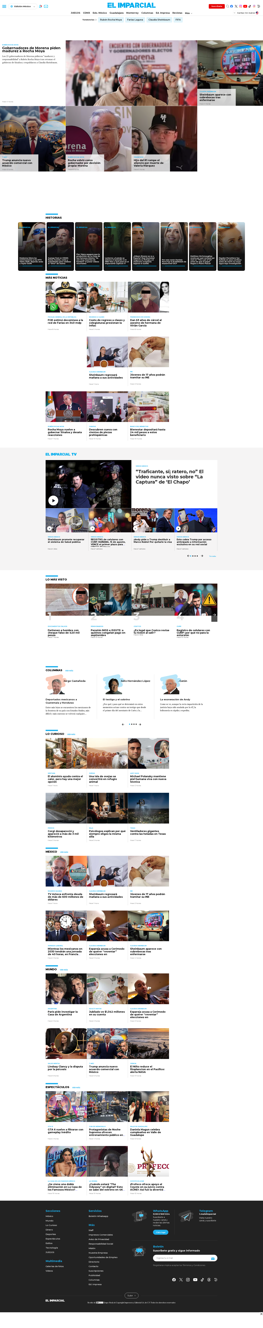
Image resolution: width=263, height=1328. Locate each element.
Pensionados (97, 626)
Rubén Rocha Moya (111, 19)
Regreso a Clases (96, 317)
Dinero (49, 1229)
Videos (49, 1271)
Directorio (94, 1262)
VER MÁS (69, 671)
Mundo (49, 1220)
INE (131, 372)
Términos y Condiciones (194, 1265)
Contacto (93, 1266)
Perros (51, 828)
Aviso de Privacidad (99, 1239)
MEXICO (51, 851)
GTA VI (50, 1126)
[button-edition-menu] (235, 12)
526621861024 (161, 1214)
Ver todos (212, 556)
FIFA (178, 19)
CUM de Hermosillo (97, 1126)
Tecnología (52, 1247)
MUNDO (51, 969)
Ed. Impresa (163, 13)
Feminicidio (138, 157)
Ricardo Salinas (55, 891)
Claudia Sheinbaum (159, 19)
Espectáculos (53, 1238)
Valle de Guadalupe (138, 1126)
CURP (179, 626)
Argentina (52, 1009)
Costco (137, 626)
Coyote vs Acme (137, 1181)
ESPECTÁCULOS (57, 1087)
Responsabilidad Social (101, 1243)
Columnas (147, 13)
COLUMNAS (54, 670)
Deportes (51, 1234)
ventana (51, 773)
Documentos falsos (57, 626)
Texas (132, 828)
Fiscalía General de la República (62, 317)
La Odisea (93, 1181)
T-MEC (4, 157)
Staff (91, 1230)
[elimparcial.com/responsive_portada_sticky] (261, 1314)
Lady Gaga (134, 773)
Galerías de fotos (55, 1266)
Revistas (177, 13)
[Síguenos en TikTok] (249, 6)
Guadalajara (117, 13)
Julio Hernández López (135, 681)
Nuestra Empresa (98, 1252)
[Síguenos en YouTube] (245, 6)
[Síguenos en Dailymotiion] (215, 1279)
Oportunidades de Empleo (103, 1257)
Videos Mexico (142, 466)
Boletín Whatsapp (98, 1216)
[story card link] (131, 73)
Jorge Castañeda (74, 681)
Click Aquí (160, 1232)
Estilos (49, 1243)
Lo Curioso (51, 1225)
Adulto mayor (95, 1009)
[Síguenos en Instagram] (240, 6)
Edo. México (100, 13)
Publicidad (94, 1275)
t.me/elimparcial (207, 1214)
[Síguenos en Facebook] (231, 6)
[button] (214, 615)
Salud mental (54, 1063)
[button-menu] (4, 6)
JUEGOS (75, 13)
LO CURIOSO (55, 734)
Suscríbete (216, 6)
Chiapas (92, 426)
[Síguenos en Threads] (254, 6)
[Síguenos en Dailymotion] (258, 6)
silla (91, 828)
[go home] (55, 1300)
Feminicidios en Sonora (140, 317)
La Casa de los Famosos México (61, 1181)
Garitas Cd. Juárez (246, 13)
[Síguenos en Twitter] (236, 6)
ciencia (133, 1063)
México (49, 1216)
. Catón (182, 681)
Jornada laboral (55, 946)
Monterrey (132, 13)
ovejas (92, 773)
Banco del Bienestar (139, 426)
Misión (92, 1248)
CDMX (86, 13)
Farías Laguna (135, 19)
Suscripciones (96, 1271)
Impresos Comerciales (101, 1234)
